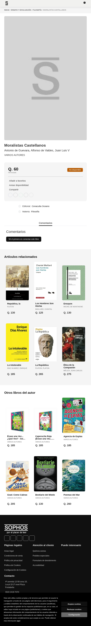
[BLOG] (32, 538)
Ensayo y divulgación (21, 10)
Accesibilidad (38, 565)
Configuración (74, 615)
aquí (18, 621)
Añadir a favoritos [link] (17, 181)
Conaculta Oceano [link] (40, 206)
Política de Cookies (12, 565)
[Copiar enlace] (31, 195)
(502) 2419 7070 (12, 592)
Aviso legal (9, 551)
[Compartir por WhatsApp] (21, 195)
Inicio (6, 10)
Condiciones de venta (13, 556)
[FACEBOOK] (7, 538)
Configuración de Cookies (15, 570)
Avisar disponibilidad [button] (19, 185)
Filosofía (37, 10)
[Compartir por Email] (26, 195)
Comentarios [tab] (45, 223)
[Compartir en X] (15, 195)
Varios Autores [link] (14, 155)
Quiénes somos (39, 551)
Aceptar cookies (74, 604)
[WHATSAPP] (25, 538)
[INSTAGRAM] (19, 538)
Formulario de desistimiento (44, 560)
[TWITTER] (13, 538)
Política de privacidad (13, 560)
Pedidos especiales (41, 556)
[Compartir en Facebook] (10, 195)
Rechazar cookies (74, 609)
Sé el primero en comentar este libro (24, 239)
